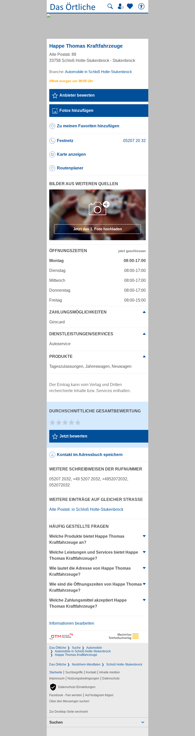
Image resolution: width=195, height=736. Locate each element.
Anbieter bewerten (77, 95)
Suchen (56, 722)
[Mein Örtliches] (121, 6)
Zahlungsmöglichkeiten (78, 312)
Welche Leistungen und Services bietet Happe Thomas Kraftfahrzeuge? (93, 555)
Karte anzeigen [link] (71, 154)
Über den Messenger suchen (69, 701)
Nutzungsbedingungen (83, 678)
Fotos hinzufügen (76, 110)
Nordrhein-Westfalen (86, 664)
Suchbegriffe (74, 672)
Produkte (61, 356)
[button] (72, 687)
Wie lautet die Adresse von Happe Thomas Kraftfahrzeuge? (90, 571)
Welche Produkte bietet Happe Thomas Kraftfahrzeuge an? (86, 539)
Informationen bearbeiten (71, 623)
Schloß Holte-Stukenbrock (124, 664)
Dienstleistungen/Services (81, 334)
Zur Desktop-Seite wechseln (68, 711)
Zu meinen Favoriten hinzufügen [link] (88, 126)
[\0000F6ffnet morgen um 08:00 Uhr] (71, 81)
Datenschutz (111, 678)
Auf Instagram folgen (99, 695)
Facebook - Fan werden (65, 695)
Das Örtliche (57, 648)
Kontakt (91, 672)
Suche (76, 648)
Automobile (94, 648)
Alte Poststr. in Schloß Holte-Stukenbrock (86, 509)
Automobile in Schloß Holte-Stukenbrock (83, 651)
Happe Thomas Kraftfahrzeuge (76, 655)
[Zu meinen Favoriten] (130, 6)
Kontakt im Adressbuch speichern (90, 454)
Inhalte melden (109, 672)
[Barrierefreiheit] (142, 6)
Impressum (56, 678)
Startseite (55, 672)
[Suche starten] (110, 6)
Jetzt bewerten (73, 436)
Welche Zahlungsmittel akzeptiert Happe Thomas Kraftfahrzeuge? (88, 603)
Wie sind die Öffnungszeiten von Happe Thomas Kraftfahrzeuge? (95, 587)
